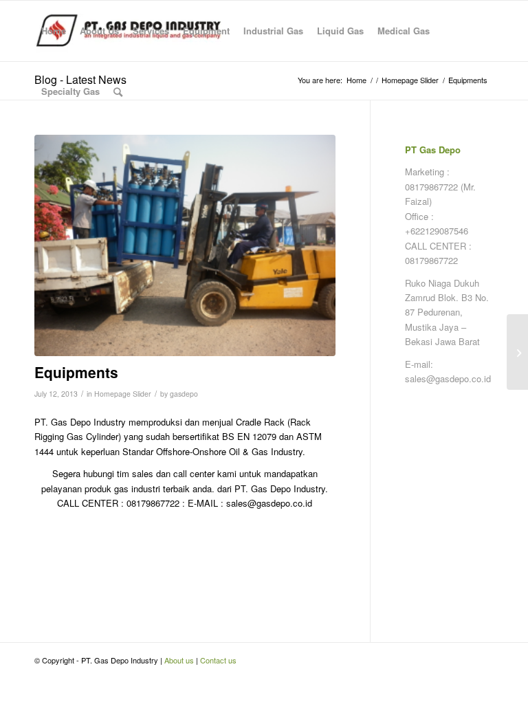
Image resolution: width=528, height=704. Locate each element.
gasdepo (184, 393)
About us (179, 660)
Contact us (218, 660)
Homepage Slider (122, 393)
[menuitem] (53, 31)
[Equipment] (185, 245)
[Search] (118, 91)
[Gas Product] (517, 352)
